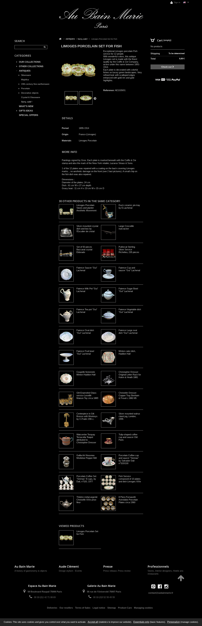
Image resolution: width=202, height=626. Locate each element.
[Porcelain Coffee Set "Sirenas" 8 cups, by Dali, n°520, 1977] (66, 482)
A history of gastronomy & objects (30, 571)
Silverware (26, 75)
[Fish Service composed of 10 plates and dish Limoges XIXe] (108, 482)
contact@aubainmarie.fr (160, 593)
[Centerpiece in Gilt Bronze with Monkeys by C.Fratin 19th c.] (66, 420)
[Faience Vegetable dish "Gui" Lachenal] (108, 315)
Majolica (25, 80)
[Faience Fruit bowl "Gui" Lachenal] (66, 357)
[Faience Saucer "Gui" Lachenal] (66, 274)
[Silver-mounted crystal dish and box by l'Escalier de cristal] (66, 232)
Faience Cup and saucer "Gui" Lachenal (129, 269)
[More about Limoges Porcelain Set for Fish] (66, 537)
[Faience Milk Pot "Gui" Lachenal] (66, 295)
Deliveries (52, 607)
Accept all (93, 622)
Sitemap (111, 607)
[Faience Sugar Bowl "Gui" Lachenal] (108, 295)
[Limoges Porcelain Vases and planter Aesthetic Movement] (66, 211)
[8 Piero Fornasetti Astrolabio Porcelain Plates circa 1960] (108, 503)
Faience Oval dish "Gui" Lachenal (85, 331)
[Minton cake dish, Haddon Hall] (108, 357)
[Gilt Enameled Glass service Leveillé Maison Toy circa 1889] (66, 399)
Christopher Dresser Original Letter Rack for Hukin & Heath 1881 (130, 374)
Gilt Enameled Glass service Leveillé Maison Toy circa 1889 (87, 395)
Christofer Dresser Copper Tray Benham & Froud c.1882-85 (129, 395)
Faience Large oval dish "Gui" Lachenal (128, 331)
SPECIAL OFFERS (28, 115)
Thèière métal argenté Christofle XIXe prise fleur (86, 500)
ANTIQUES (24, 70)
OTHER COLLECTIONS (31, 66)
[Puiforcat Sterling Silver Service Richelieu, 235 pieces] (108, 253)
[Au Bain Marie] (101, 18)
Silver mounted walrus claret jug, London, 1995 (129, 416)
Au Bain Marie (24, 566)
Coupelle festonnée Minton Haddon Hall (85, 373)
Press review (124, 571)
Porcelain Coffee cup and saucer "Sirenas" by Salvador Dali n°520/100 (129, 459)
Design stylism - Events (70, 571)
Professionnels (158, 566)
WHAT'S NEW (26, 106)
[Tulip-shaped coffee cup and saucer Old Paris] (108, 440)
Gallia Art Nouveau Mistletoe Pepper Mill (86, 456)
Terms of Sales (82, 607)
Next (94, 98)
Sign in (176, 2)
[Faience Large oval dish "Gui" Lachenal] (108, 336)
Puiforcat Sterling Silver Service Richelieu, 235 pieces (129, 249)
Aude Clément (69, 566)
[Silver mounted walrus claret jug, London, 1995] (108, 420)
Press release (110, 571)
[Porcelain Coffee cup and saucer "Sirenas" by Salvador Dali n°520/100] (108, 461)
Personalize (173, 622)
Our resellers (66, 607)
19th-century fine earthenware (35, 84)
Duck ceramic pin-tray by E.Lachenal (129, 206)
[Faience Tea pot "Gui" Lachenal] (66, 315)
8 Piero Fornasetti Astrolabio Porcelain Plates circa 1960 (128, 500)
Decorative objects (29, 93)
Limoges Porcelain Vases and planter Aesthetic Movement (86, 208)
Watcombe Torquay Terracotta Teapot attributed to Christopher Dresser (86, 438)
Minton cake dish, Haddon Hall (127, 352)
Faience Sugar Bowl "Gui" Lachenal (128, 289)
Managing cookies (143, 607)
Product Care (125, 607)
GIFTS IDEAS (26, 110)
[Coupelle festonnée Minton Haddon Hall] (66, 378)
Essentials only (141, 622)
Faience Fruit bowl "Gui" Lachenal (85, 352)
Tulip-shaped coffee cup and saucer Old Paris (128, 437)
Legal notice (99, 607)
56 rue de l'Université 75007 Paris (104, 591)
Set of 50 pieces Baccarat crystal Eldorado (84, 249)
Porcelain (25, 88)
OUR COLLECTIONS (30, 62)
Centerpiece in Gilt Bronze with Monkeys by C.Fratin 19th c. (86, 416)
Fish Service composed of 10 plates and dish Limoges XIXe (130, 479)
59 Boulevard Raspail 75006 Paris (45, 591)
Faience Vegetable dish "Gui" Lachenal (130, 310)
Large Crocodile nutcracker (126, 227)
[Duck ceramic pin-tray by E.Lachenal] (108, 211)
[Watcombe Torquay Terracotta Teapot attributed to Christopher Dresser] (66, 440)
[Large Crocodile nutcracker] (108, 232)
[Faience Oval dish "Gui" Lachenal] (66, 336)
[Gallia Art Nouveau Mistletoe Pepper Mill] (66, 461)
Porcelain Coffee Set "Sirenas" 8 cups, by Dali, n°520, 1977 (86, 479)
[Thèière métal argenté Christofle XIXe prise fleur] (66, 503)
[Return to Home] (60, 39)
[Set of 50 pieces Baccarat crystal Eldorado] (66, 253)
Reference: (108, 90)
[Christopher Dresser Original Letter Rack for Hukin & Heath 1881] (108, 378)
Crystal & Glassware (30, 97)
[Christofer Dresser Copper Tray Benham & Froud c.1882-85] (108, 399)
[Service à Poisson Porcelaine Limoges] (71, 98)
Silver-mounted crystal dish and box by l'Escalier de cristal (87, 229)
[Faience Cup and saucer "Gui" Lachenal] (108, 274)
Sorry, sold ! (26, 102)
